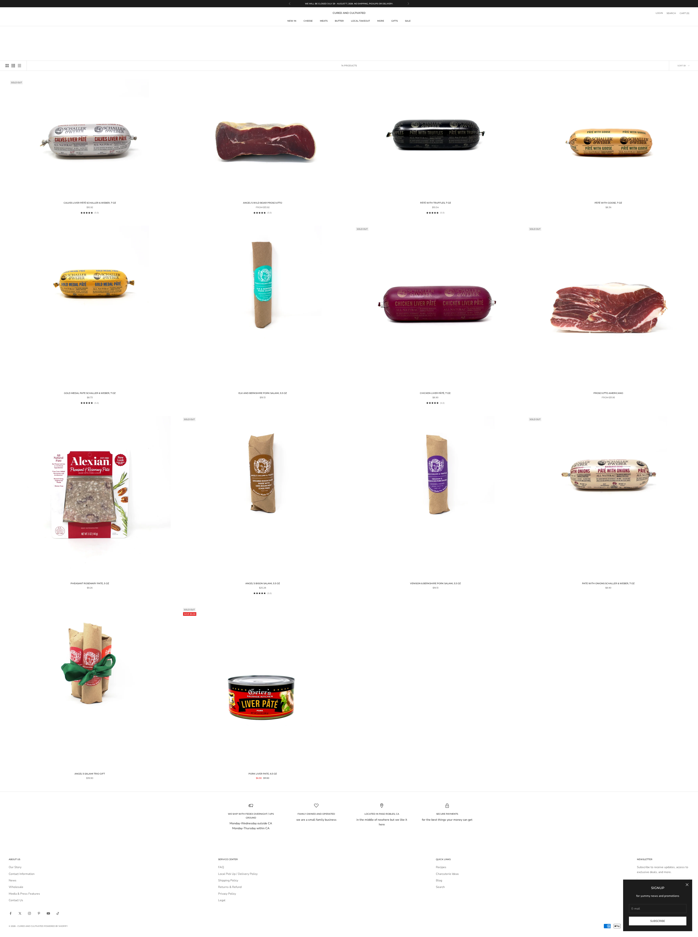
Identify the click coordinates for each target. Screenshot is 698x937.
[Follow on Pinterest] (39, 913)
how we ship (349, 3)
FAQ (221, 867)
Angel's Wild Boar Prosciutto (262, 202)
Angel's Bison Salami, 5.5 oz (262, 583)
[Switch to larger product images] (7, 66)
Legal (221, 900)
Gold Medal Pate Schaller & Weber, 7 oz (90, 393)
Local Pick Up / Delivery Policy (238, 874)
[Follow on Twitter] (20, 913)
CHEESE (308, 20)
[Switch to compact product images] (19, 66)
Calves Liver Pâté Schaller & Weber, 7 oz (90, 202)
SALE (408, 20)
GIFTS (394, 20)
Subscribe (657, 921)
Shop (20, 31)
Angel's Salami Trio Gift (90, 773)
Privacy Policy (227, 894)
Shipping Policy (228, 880)
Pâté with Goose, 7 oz (608, 202)
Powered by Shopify (56, 926)
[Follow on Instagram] (29, 913)
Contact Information (22, 874)
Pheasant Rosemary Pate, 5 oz (90, 583)
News (12, 880)
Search (440, 887)
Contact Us (16, 900)
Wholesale (16, 887)
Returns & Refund (230, 887)
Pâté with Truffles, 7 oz (435, 202)
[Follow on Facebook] (10, 913)
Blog (439, 880)
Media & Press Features (24, 894)
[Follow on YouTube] (48, 913)
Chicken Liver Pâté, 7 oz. (435, 393)
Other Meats (33, 31)
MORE (380, 20)
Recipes (441, 867)
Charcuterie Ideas (447, 874)
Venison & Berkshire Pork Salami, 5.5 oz (435, 583)
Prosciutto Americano (608, 393)
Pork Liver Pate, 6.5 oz (262, 773)
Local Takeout (360, 20)
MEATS (324, 20)
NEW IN (291, 20)
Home (11, 31)
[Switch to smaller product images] (13, 66)
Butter (339, 20)
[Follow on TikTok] (58, 913)
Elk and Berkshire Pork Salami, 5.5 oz (262, 393)
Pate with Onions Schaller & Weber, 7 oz (608, 583)
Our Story (15, 867)
